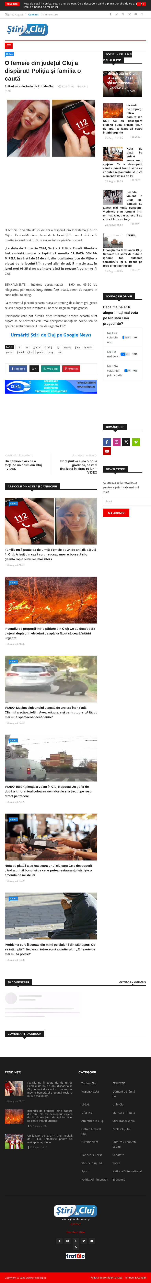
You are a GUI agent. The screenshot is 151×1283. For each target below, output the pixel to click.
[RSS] (142, 14)
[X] (123, 14)
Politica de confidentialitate (106, 1277)
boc (27, 347)
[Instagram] (117, 14)
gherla (37, 347)
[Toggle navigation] (9, 46)
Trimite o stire (49, 14)
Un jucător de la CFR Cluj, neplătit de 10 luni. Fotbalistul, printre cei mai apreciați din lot (50, 1139)
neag (50, 352)
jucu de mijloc (24, 352)
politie (9, 352)
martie (67, 347)
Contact (33, 14)
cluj (18, 347)
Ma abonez (116, 513)
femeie (88, 347)
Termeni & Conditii (135, 1277)
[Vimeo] (130, 14)
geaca (40, 352)
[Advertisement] (51, 192)
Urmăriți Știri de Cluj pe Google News (51, 335)
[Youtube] (136, 14)
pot (60, 352)
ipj (57, 347)
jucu (77, 347)
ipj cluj (48, 347)
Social (9, 54)
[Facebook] (111, 14)
